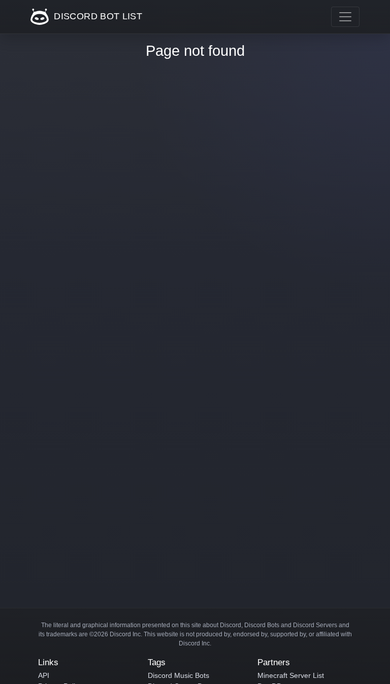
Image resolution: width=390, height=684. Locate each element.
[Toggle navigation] (345, 17)
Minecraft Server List (290, 675)
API (43, 675)
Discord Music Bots (178, 675)
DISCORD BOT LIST (96, 16)
